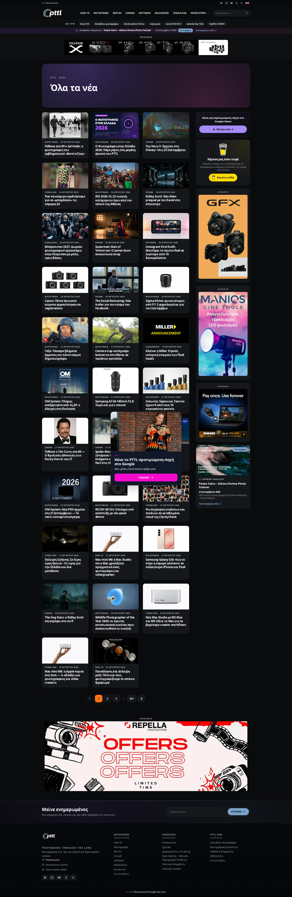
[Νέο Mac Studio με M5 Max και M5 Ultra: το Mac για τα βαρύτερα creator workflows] (166, 596)
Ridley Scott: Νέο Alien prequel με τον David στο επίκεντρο (163, 200)
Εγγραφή (236, 811)
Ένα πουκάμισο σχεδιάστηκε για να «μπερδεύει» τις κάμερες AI (65, 200)
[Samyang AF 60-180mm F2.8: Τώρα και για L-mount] (116, 380)
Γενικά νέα (180, 13)
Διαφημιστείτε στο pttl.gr (176, 851)
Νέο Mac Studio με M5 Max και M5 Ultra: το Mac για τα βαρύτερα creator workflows (166, 621)
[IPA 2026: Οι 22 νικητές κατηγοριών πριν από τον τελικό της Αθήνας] (116, 176)
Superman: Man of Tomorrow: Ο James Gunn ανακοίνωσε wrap (113, 250)
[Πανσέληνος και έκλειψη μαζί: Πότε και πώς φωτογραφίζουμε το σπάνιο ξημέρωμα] (116, 650)
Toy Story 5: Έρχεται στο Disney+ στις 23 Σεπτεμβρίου (166, 148)
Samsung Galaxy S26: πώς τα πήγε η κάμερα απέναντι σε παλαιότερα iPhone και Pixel (165, 563)
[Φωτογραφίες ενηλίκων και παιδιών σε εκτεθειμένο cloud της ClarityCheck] (166, 488)
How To (85, 13)
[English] (247, 3)
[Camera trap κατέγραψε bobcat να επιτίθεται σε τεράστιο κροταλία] (116, 330)
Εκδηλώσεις (162, 13)
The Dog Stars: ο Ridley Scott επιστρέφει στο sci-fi (64, 619)
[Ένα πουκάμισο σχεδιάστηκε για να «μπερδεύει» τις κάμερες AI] (65, 176)
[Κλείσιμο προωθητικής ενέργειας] (177, 415)
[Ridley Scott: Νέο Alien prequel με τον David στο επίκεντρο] (166, 176)
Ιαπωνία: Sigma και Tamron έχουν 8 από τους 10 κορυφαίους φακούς (165, 405)
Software (145, 13)
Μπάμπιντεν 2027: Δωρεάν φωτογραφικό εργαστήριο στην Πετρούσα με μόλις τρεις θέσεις (63, 252)
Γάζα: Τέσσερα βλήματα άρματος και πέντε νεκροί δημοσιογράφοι (63, 354)
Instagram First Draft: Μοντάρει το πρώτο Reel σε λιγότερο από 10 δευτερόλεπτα (165, 252)
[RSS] (241, 3)
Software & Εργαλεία (221, 851)
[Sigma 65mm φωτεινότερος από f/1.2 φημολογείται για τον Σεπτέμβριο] (166, 280)
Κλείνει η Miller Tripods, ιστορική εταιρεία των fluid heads (165, 354)
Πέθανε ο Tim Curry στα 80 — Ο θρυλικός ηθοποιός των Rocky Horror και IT (65, 455)
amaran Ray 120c (195, 23)
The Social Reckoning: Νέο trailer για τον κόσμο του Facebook (113, 304)
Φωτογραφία (101, 13)
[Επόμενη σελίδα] (141, 698)
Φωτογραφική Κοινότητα (224, 847)
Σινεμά (130, 13)
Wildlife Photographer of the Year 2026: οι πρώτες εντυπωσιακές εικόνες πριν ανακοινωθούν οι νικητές (115, 622)
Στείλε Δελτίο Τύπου (134, 23)
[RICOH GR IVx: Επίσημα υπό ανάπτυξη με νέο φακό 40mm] (116, 488)
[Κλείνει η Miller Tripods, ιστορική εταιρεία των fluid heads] (166, 330)
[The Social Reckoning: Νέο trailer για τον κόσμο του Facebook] (116, 280)
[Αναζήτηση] (246, 13)
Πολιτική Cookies (171, 868)
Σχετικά (166, 847)
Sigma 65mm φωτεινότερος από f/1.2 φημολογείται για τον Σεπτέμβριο (165, 304)
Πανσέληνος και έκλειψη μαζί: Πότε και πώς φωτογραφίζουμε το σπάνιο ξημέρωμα (115, 676)
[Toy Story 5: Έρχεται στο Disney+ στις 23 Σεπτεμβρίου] (166, 125)
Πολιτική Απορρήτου (174, 864)
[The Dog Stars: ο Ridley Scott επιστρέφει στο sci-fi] (65, 596)
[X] (236, 3)
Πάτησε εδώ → (225, 129)
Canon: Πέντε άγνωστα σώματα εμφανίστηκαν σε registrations (63, 304)
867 (132, 698)
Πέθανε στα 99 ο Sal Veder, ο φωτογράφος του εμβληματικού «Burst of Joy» (65, 150)
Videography (153, 347)
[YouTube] (231, 3)
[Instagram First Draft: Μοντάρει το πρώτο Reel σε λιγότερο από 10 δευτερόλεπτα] (166, 226)
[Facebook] (221, 3)
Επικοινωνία (52, 859)
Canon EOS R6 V (173, 23)
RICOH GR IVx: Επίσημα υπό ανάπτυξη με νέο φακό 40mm (114, 513)
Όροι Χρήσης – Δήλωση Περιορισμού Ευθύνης (175, 857)
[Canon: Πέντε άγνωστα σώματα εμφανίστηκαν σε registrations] (65, 280)
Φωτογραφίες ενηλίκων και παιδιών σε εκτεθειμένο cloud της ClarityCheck (165, 513)
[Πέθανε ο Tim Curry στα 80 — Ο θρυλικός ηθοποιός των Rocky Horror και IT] (65, 431)
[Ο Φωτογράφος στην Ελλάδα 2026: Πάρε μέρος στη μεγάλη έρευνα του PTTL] (116, 125)
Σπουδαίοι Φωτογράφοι (223, 842)
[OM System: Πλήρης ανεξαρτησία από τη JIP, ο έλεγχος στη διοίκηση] (65, 380)
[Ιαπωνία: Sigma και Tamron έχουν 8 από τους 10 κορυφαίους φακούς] (166, 380)
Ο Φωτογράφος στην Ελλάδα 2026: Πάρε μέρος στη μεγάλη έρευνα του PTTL (115, 150)
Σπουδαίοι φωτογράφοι (106, 23)
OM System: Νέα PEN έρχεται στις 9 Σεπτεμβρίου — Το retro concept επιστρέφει (65, 513)
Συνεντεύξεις (121, 873)
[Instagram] (226, 3)
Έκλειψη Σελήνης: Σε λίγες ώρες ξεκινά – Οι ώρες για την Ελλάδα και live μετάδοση (63, 565)
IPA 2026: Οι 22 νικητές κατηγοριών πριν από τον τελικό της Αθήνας (113, 200)
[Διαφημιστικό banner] (146, 47)
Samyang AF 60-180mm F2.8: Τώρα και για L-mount (114, 403)
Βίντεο (117, 13)
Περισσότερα (198, 13)
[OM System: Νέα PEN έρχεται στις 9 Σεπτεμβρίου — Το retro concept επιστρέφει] (65, 488)
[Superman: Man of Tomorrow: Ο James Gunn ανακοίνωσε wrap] (116, 226)
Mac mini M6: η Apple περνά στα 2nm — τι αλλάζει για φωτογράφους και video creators (64, 676)
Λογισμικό (155, 23)
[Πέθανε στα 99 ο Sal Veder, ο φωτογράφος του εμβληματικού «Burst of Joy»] (65, 125)
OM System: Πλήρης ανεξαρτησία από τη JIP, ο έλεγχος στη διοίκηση (62, 405)
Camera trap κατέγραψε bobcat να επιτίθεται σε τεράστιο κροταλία (112, 354)
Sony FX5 (84, 23)
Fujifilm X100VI (217, 23)
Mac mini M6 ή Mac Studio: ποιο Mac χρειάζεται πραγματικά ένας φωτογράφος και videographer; (113, 567)
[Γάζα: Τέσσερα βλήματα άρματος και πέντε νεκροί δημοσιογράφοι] (65, 330)
